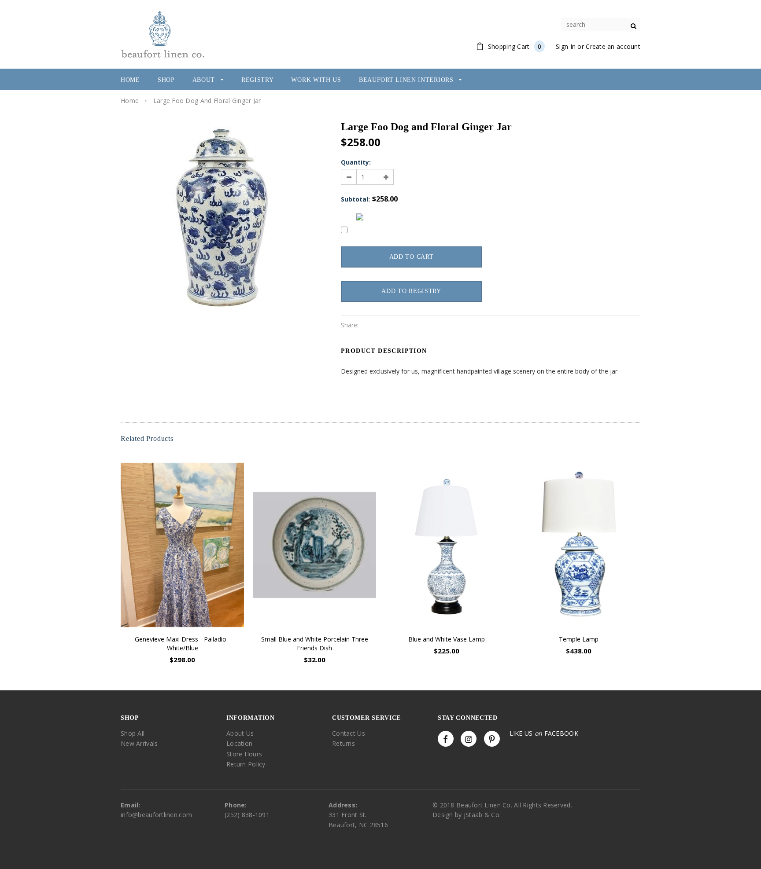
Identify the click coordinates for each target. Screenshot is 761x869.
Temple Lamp (578, 639)
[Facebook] (446, 739)
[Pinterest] (492, 739)
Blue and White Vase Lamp (446, 639)
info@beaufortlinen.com (156, 814)
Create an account (613, 46)
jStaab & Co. (482, 814)
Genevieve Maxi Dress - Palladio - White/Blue (182, 643)
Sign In (566, 46)
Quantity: (356, 162)
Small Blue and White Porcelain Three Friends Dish (314, 643)
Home (130, 100)
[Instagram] (469, 739)
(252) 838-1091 (247, 814)
